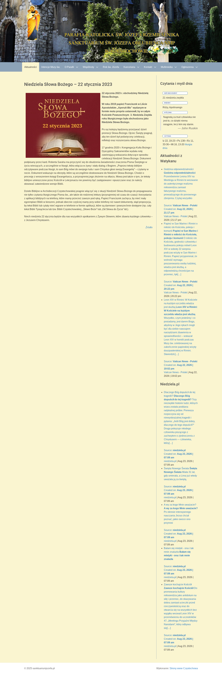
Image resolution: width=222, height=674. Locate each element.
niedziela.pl (170, 461)
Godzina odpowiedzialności (181, 191)
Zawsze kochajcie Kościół (180, 613)
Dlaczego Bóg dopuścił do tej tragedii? (181, 425)
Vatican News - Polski (175, 216)
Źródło (149, 227)
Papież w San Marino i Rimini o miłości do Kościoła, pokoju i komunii (181, 256)
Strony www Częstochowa (184, 668)
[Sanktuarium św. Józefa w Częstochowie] (33, 23)
